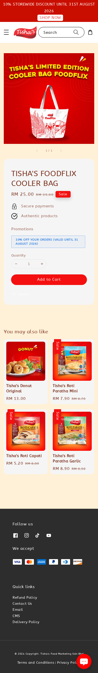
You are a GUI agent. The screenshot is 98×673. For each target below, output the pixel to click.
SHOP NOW (50, 17)
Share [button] (23, 294)
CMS (16, 616)
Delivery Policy (26, 622)
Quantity (18, 255)
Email (18, 609)
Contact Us (22, 603)
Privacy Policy (69, 662)
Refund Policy (25, 597)
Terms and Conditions (35, 662)
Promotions (22, 229)
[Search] (76, 32)
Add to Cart (49, 279)
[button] (6, 32)
